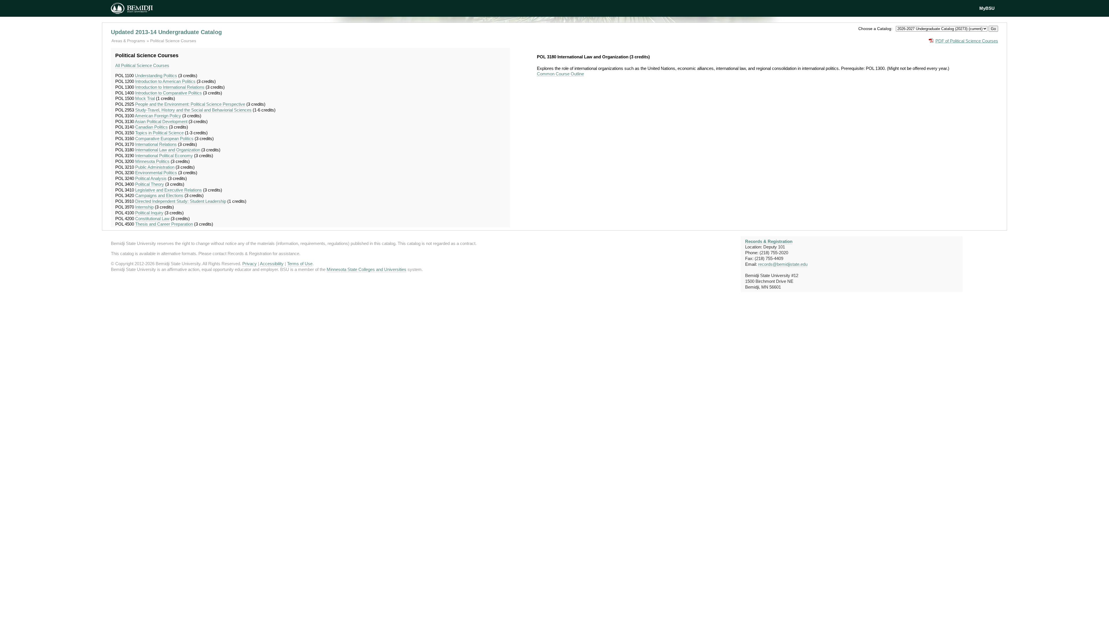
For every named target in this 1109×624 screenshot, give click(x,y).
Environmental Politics (156, 172)
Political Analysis (151, 178)
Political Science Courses (173, 40)
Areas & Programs (128, 40)
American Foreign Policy (158, 115)
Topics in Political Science (159, 132)
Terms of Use (299, 263)
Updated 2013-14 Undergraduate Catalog (166, 32)
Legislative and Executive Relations (168, 189)
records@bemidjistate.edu (782, 264)
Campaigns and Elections (159, 195)
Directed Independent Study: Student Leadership (180, 201)
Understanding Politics (156, 75)
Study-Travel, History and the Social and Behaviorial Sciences (193, 109)
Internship (144, 207)
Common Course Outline (560, 73)
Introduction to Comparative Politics (168, 92)
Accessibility (272, 263)
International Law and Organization (167, 149)
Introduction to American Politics (165, 81)
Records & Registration (768, 241)
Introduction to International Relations (169, 87)
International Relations (156, 144)
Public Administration (154, 167)
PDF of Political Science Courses (966, 40)
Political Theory (149, 184)
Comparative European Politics (164, 138)
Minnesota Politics (152, 161)
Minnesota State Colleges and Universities (366, 269)
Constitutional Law (152, 218)
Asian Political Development (161, 121)
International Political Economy (164, 155)
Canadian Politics (151, 127)
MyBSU (987, 8)
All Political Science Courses (142, 65)
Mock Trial (145, 98)
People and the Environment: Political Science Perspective (190, 104)
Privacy (249, 263)
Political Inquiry (149, 212)
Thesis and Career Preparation (164, 224)
